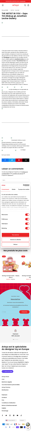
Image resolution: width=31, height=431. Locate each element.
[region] (15, 333)
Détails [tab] (13, 189)
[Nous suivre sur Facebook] (2, 415)
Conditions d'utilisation (8, 403)
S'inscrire (24, 312)
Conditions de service (17, 173)
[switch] (27, 219)
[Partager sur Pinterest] (19, 160)
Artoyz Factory (6, 387)
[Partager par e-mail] (25, 160)
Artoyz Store (5, 376)
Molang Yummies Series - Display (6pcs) (10, 276)
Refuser (16, 244)
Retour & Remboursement (9, 405)
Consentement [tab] (5, 189)
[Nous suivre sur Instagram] (10, 415)
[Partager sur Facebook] (5, 160)
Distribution (5, 390)
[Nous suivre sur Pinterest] (13, 415)
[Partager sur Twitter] (12, 160)
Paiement (4, 395)
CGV (3, 379)
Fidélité (4, 408)
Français (22, 420)
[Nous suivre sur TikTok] (21, 415)
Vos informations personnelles (11, 385)
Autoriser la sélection (15, 239)
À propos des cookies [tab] (23, 189)
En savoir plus (22, 1)
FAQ (3, 400)
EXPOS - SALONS (15, 10)
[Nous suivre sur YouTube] (17, 415)
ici (23, 79)
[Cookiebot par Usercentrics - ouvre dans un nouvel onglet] (23, 185)
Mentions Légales (7, 382)
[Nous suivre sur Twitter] (6, 415)
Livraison (4, 397)
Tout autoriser (15, 234)
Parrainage (5, 411)
